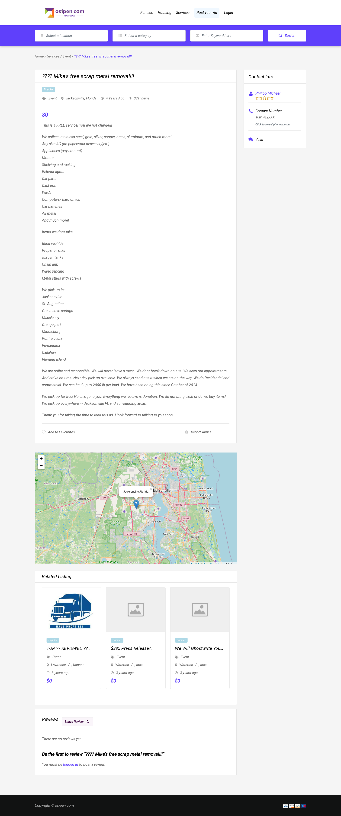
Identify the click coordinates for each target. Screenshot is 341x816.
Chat (259, 140)
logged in (70, 764)
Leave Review (74, 722)
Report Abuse (201, 432)
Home (39, 56)
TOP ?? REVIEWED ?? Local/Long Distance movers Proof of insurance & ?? (67, 649)
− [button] (41, 466)
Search (290, 35)
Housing (164, 12)
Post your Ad (206, 12)
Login (228, 12)
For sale (146, 12)
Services (183, 12)
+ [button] (41, 459)
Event (67, 56)
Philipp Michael (267, 93)
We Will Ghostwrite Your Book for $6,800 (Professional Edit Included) (198, 649)
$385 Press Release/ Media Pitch (131, 649)
